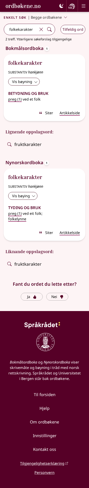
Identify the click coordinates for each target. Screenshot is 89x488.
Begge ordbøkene (46, 17)
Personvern (44, 472)
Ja (28, 296)
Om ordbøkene (44, 422)
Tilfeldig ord (73, 29)
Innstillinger (44, 435)
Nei (54, 296)
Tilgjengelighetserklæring (42, 463)
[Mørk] (61, 6)
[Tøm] (41, 29)
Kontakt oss (44, 449)
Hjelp (44, 408)
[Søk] (49, 29)
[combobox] (20, 29)
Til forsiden (44, 394)
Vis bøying (21, 195)
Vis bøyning (22, 81)
